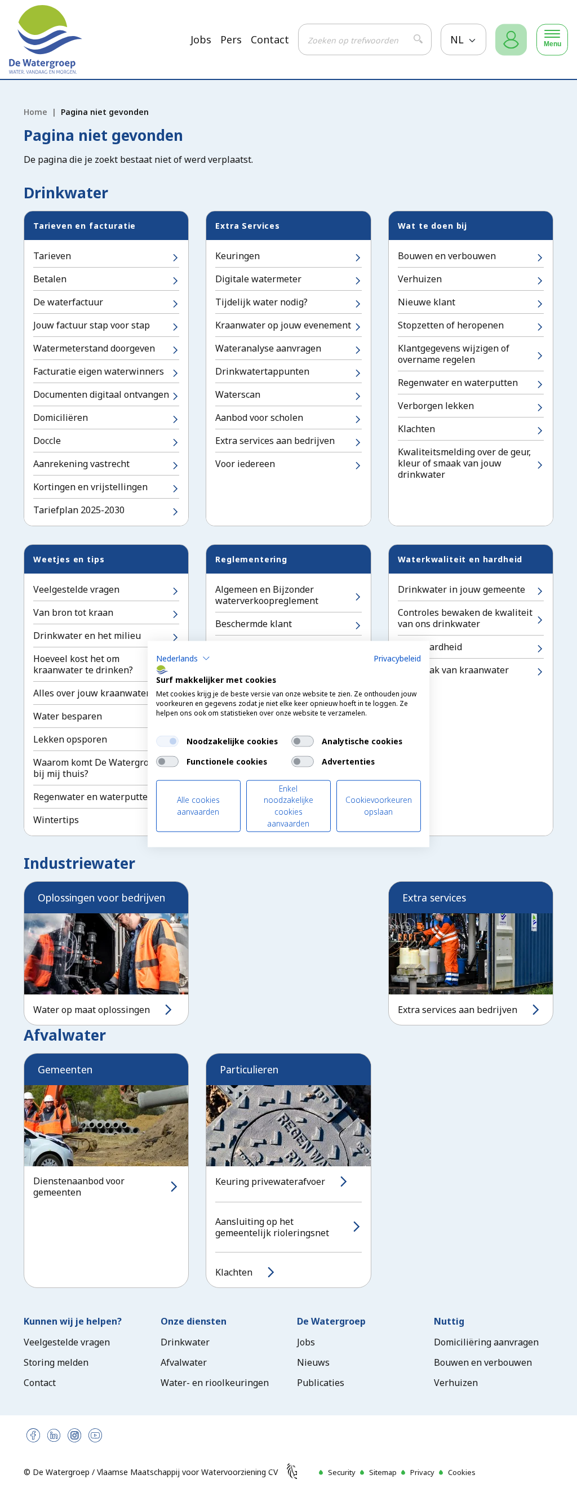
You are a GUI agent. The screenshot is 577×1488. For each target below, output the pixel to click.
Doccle (47, 440)
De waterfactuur (68, 302)
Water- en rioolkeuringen (215, 1382)
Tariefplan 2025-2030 (79, 510)
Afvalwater (184, 1362)
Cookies (462, 1472)
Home (35, 111)
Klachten (416, 429)
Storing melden (56, 1362)
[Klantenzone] (511, 40)
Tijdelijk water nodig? (261, 302)
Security (342, 1472)
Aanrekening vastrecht (81, 463)
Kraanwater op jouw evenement (283, 325)
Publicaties (320, 1382)
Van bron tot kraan (73, 612)
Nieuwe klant (426, 302)
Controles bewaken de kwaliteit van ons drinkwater (465, 618)
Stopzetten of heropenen (451, 325)
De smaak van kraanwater (453, 670)
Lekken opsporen (70, 739)
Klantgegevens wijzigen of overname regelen (453, 354)
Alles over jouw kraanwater (91, 693)
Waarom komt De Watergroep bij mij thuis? (96, 768)
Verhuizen (420, 279)
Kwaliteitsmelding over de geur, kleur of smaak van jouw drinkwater (464, 463)
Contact (270, 39)
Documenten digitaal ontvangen (101, 394)
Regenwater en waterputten (458, 382)
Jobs (200, 39)
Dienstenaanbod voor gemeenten (79, 1186)
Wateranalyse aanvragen (268, 348)
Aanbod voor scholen (259, 417)
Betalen (49, 279)
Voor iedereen (245, 463)
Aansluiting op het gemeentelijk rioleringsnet (272, 1227)
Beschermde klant (253, 624)
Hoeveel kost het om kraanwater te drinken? (83, 664)
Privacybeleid (397, 657)
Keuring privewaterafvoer (270, 1181)
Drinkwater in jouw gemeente (461, 589)
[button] (183, 658)
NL (458, 39)
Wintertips (56, 820)
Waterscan (237, 394)
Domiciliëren (60, 417)
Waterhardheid (430, 647)
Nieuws (313, 1362)
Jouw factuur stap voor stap (91, 325)
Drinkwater (185, 1342)
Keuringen (237, 256)
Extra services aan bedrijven (275, 440)
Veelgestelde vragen (76, 589)
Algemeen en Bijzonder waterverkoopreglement (266, 595)
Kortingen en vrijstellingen (90, 487)
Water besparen (67, 716)
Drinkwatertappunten (262, 371)
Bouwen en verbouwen (447, 256)
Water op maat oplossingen (91, 1009)
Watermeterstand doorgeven (94, 348)
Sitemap (383, 1472)
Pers (231, 39)
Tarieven (52, 256)
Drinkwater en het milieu (87, 635)
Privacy (422, 1472)
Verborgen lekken (436, 405)
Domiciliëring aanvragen (486, 1342)
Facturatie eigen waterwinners (98, 371)
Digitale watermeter (258, 279)
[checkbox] (167, 741)
